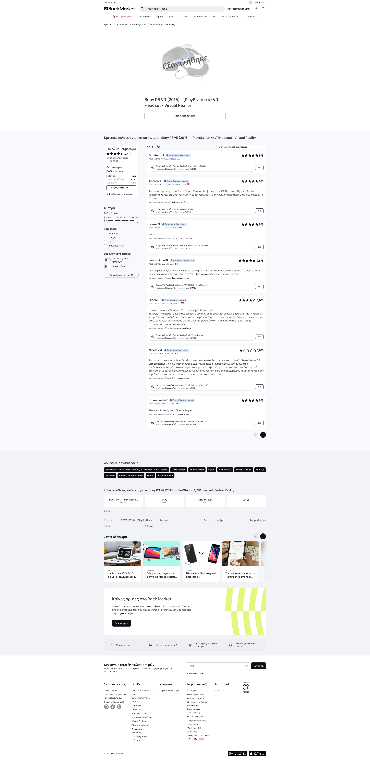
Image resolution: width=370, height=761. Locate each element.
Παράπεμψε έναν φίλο (170, 690)
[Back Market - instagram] (106, 706)
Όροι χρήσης (193, 690)
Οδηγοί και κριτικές (141, 725)
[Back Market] (119, 8)
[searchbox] (184, 9)
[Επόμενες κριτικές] (263, 435)
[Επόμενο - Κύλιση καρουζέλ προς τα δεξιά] (263, 536)
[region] (185, 562)
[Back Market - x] (119, 706)
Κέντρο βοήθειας (140, 721)
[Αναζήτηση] (142, 8)
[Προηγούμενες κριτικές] (255, 435)
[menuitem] (144, 16)
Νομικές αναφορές (196, 716)
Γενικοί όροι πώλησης (197, 694)
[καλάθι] (263, 9)
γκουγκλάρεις (127, 613)
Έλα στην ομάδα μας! (114, 702)
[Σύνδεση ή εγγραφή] (256, 9)
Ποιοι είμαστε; (111, 690)
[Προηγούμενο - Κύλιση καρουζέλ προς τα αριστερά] (255, 536)
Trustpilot (219, 690)
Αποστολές (137, 709)
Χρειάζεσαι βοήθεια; (238, 8)
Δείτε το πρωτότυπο (180, 202)
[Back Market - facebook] (112, 706)
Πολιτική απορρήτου (196, 698)
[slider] (106, 221)
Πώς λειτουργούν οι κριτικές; (121, 194)
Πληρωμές (136, 705)
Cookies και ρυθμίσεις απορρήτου (197, 703)
